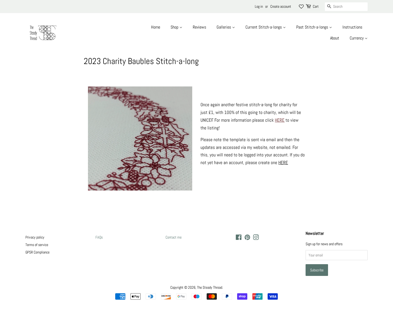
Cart (316, 6)
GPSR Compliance (37, 252)
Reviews (199, 27)
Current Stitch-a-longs (264, 27)
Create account (280, 6)
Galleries (224, 27)
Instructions (352, 27)
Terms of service (36, 244)
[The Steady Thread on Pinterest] (247, 238)
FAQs (99, 237)
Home (155, 27)
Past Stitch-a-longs (312, 27)
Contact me (173, 237)
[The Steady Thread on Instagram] (256, 238)
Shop (175, 27)
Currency (357, 38)
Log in (259, 6)
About (334, 38)
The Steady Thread (209, 287)
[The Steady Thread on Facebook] (239, 238)
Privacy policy (34, 237)
